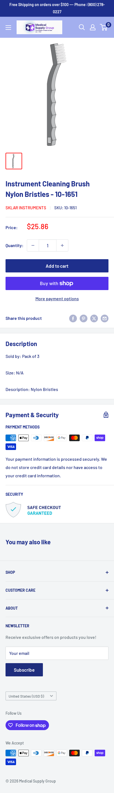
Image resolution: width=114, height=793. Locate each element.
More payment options (57, 298)
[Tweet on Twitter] (94, 318)
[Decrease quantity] (33, 245)
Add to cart (57, 266)
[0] (103, 27)
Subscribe (24, 670)
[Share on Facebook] (73, 318)
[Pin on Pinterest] (83, 318)
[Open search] (82, 27)
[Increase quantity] (62, 245)
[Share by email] (104, 318)
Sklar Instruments (26, 207)
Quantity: (15, 245)
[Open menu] (8, 27)
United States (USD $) (26, 696)
